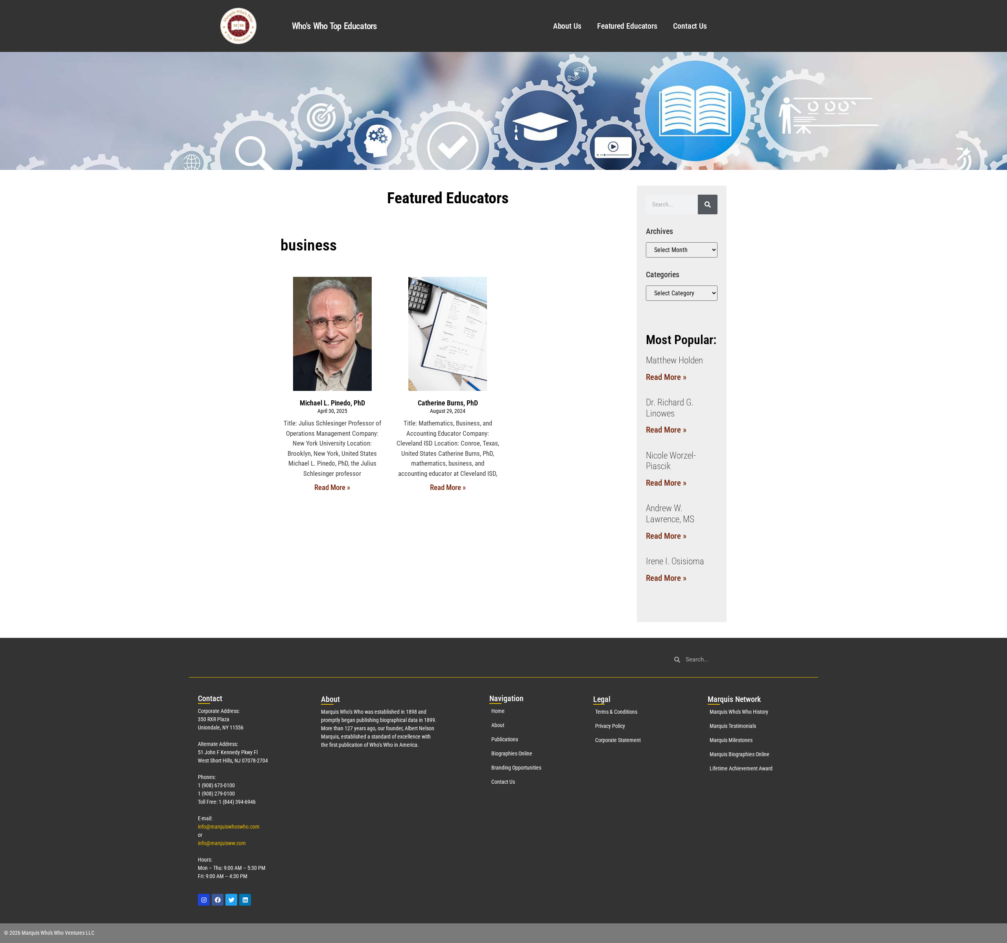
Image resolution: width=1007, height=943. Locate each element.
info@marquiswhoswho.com (229, 826)
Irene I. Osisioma (675, 561)
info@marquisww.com (222, 843)
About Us (567, 26)
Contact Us (690, 26)
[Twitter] (231, 900)
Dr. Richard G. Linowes (669, 408)
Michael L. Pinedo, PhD (332, 403)
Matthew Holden (674, 360)
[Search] (707, 204)
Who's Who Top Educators (334, 26)
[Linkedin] (245, 900)
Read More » (332, 487)
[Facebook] (217, 900)
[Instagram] (204, 900)
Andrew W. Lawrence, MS (670, 514)
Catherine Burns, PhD (448, 403)
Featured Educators (627, 26)
